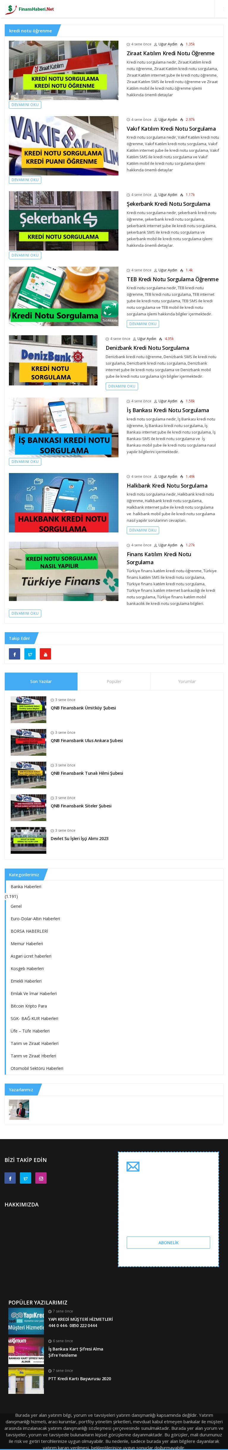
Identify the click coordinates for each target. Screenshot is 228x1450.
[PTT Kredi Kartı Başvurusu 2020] (26, 1380)
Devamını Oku (25, 104)
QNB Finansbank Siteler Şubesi (81, 806)
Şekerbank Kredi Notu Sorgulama (168, 203)
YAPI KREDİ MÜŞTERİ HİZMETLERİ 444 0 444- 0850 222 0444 (80, 1322)
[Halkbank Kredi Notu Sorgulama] (63, 502)
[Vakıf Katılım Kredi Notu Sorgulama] (63, 145)
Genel (16, 906)
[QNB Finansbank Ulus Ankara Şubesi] (28, 742)
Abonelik (169, 1242)
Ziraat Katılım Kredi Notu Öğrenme (171, 53)
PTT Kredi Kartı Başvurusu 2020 (79, 1378)
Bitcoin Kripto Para (29, 1006)
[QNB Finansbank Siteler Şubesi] (28, 807)
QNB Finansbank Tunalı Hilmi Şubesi (87, 773)
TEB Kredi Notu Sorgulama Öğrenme (172, 279)
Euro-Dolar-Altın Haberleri (35, 918)
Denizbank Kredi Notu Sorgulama (147, 347)
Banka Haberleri (26, 886)
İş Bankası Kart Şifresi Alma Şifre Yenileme (75, 1352)
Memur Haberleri (27, 943)
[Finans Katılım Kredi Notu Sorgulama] (63, 571)
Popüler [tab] (114, 681)
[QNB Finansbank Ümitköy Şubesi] (28, 709)
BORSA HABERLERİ (29, 931)
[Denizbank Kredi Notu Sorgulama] (53, 360)
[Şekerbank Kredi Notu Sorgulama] (63, 221)
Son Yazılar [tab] (41, 681)
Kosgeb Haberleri (27, 968)
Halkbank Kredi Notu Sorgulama (167, 485)
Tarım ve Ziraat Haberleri (34, 1043)
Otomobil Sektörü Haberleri (37, 1068)
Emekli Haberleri (26, 981)
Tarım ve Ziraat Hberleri (33, 1056)
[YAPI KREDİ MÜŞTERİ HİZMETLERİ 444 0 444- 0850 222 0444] (26, 1320)
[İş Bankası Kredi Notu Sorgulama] (63, 427)
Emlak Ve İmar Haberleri (34, 993)
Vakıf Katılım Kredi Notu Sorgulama (171, 128)
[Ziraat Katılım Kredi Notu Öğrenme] (63, 70)
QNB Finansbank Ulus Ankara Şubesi (87, 740)
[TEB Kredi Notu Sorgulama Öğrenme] (63, 296)
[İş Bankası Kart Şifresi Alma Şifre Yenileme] (26, 1350)
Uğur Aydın (168, 44)
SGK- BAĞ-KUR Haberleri (34, 1018)
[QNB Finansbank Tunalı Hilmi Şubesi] (28, 774)
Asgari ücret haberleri (31, 956)
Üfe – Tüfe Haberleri (30, 1031)
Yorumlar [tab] (187, 681)
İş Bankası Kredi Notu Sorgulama (168, 410)
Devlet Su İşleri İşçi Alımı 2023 (79, 838)
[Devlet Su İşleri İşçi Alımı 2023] (28, 840)
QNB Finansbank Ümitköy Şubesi (83, 708)
